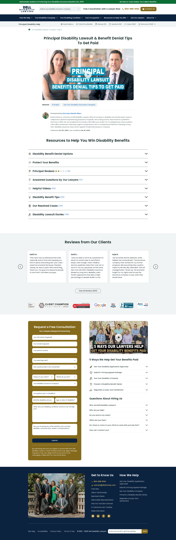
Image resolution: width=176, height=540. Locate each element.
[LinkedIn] (98, 516)
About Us (150, 18)
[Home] (29, 29)
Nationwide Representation (102, 500)
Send (145, 531)
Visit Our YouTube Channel (102, 503)
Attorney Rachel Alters (71, 113)
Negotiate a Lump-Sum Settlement (129, 499)
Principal (53, 30)
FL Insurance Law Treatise (101, 507)
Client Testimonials (99, 492)
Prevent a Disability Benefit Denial (133, 495)
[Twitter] (109, 516)
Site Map (31, 531)
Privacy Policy (55, 531)
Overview (95, 489)
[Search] (78, 9)
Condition (70, 18)
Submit (55, 440)
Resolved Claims (97, 496)
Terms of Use (69, 531)
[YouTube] (93, 516)
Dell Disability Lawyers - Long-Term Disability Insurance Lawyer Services (27, 9)
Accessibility (43, 531)
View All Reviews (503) (88, 291)
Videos (59, 30)
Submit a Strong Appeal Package (133, 487)
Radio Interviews (98, 511)
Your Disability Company (40, 30)
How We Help (25, 18)
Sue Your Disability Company (131, 491)
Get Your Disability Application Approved (132, 482)
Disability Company (45, 18)
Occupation (92, 18)
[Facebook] (103, 516)
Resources (115, 18)
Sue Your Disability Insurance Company (80, 105)
